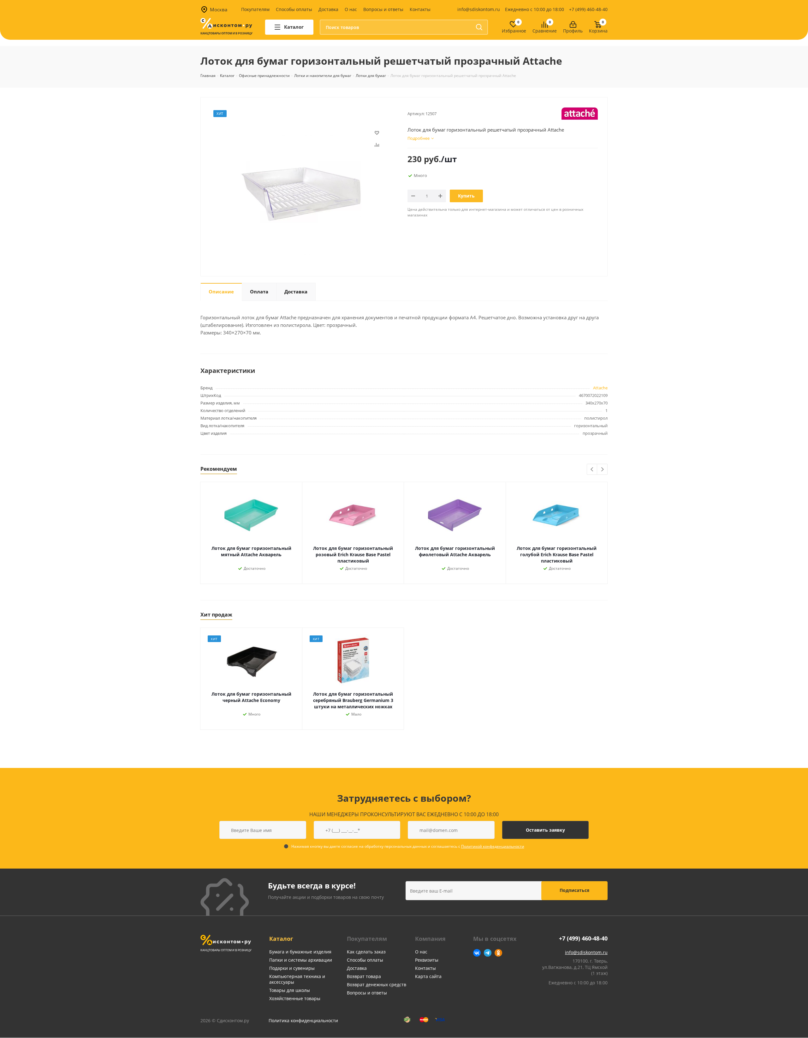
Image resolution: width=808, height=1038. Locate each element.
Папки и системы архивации (300, 960)
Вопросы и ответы (383, 9)
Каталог (281, 938)
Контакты (420, 9)
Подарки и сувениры (292, 968)
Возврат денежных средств (376, 985)
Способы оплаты (294, 9)
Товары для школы (289, 990)
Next (602, 469)
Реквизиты (426, 960)
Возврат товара (364, 976)
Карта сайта (428, 976)
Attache (600, 388)
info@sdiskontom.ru (478, 9)
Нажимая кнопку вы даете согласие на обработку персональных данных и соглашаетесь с (407, 846)
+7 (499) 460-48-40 (588, 9)
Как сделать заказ (366, 952)
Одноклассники (498, 953)
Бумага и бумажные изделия (300, 952)
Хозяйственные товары (294, 998)
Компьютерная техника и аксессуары (297, 979)
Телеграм (487, 953)
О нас (351, 9)
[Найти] (479, 27)
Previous (592, 469)
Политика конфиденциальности (303, 1020)
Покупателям (255, 9)
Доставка (328, 9)
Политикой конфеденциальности (492, 846)
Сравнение (544, 31)
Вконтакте (477, 953)
